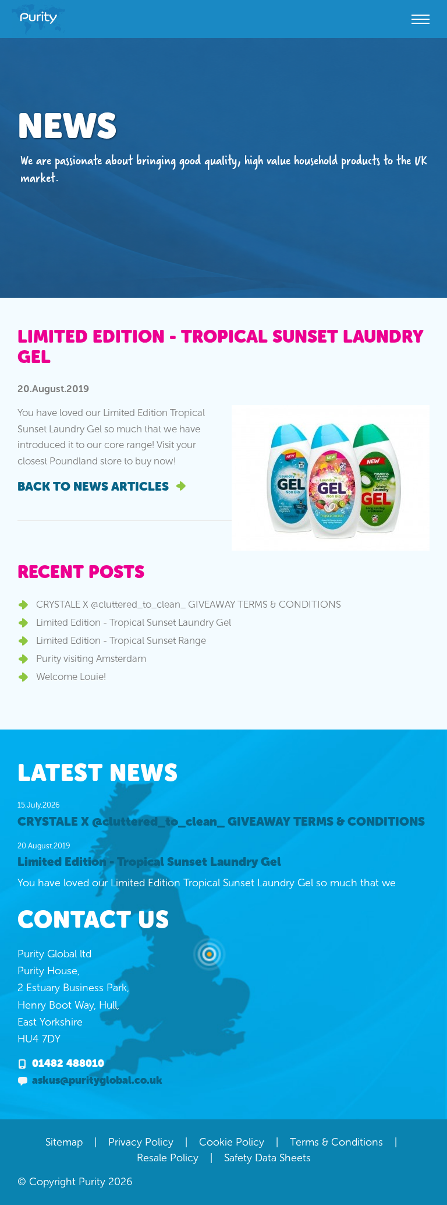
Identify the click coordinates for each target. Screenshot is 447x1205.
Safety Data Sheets (267, 1157)
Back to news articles (94, 486)
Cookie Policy (231, 1142)
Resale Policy (167, 1157)
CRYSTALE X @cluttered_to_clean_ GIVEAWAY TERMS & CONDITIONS (188, 604)
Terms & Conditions (336, 1142)
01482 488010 (68, 1063)
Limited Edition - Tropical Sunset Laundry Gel (133, 622)
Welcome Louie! (71, 676)
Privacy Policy (140, 1142)
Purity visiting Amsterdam (91, 658)
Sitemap (64, 1142)
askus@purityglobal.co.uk (97, 1080)
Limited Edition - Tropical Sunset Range (121, 640)
